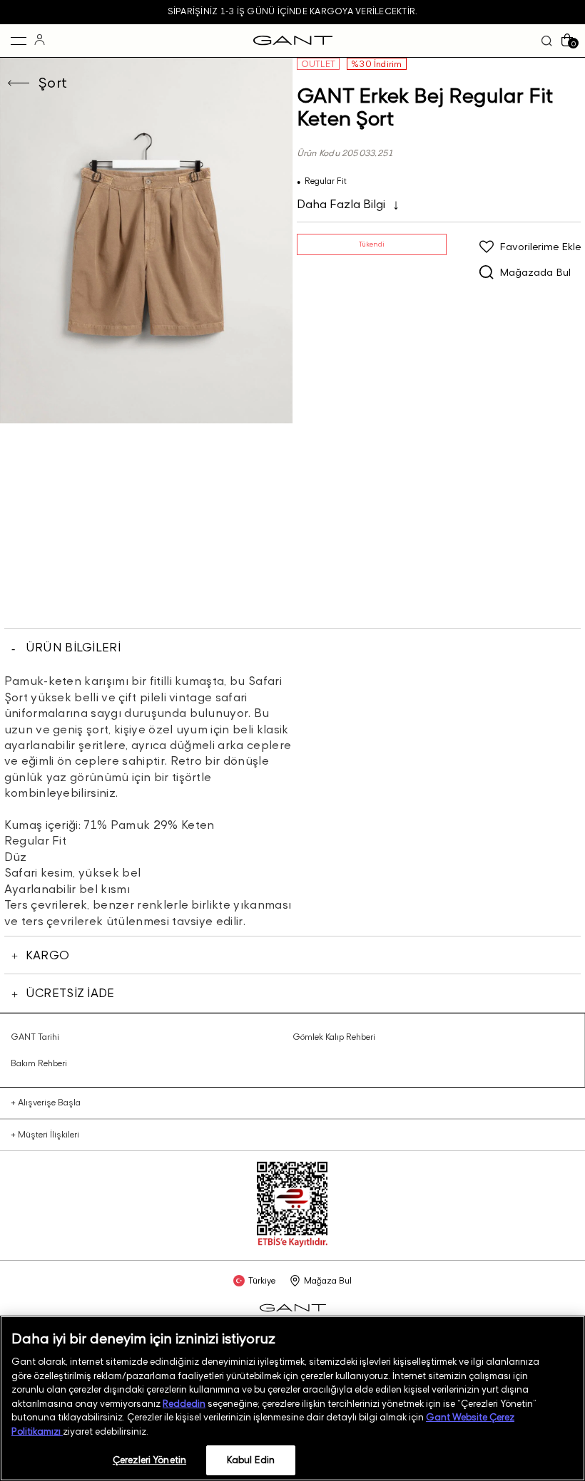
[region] (292, 1398)
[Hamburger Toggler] (18, 40)
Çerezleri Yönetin (149, 1459)
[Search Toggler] (546, 41)
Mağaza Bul (328, 1280)
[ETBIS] (292, 1244)
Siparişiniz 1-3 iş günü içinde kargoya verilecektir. (292, 11)
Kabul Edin (251, 1459)
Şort (53, 82)
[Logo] (292, 40)
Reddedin (184, 1403)
